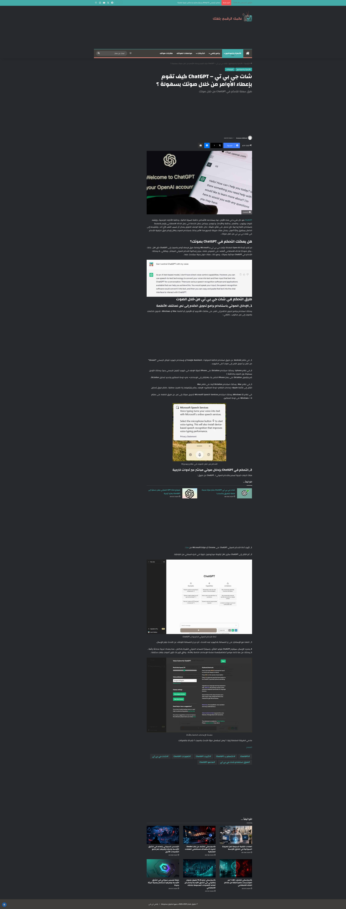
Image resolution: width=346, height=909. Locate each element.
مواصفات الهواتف (184, 53)
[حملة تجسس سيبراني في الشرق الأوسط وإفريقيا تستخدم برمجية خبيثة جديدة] (163, 868)
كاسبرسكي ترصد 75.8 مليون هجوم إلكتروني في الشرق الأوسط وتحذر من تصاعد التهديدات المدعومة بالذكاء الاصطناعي (200, 884)
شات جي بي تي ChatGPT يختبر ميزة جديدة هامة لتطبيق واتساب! (218, 491)
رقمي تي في (153, 904)
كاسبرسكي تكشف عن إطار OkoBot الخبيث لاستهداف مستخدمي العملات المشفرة (200, 849)
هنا (187, 547)
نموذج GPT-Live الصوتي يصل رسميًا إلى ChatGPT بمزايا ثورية (164, 491)
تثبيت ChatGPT (202, 756)
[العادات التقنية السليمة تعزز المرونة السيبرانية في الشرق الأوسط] (236, 835)
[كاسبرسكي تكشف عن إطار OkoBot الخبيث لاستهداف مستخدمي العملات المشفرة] (199, 835)
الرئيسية (247, 63)
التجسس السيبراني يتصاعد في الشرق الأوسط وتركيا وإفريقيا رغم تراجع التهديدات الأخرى (163, 849)
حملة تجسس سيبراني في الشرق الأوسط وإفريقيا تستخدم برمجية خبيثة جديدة (163, 882)
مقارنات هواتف (166, 53)
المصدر (249, 747)
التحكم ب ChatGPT (225, 756)
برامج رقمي (215, 53)
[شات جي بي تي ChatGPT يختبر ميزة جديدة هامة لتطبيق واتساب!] (244, 493)
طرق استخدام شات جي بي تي (234, 762)
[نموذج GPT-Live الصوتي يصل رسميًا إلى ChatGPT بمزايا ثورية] (189, 493)
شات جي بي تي (159, 756)
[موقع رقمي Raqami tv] (232, 16)
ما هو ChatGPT (206, 762)
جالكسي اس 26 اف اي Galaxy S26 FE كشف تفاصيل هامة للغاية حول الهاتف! (191, 2)
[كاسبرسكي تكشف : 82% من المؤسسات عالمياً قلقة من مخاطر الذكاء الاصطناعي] (236, 868)
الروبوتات (229, 69)
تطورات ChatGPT (181, 756)
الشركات (201, 53)
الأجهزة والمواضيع (233, 53)
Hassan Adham (241, 138)
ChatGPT (248, 220)
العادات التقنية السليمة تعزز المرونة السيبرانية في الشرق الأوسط (237, 848)
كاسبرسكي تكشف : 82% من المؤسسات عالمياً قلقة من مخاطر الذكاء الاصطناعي (238, 882)
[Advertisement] (146, 27)
